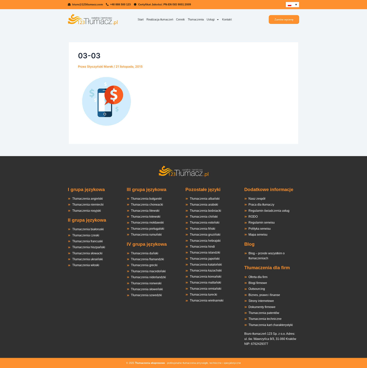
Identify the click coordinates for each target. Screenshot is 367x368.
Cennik (180, 19)
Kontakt (227, 19)
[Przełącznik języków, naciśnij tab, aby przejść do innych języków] (292, 4)
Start (141, 19)
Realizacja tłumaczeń (159, 19)
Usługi (210, 19)
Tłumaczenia (196, 19)
